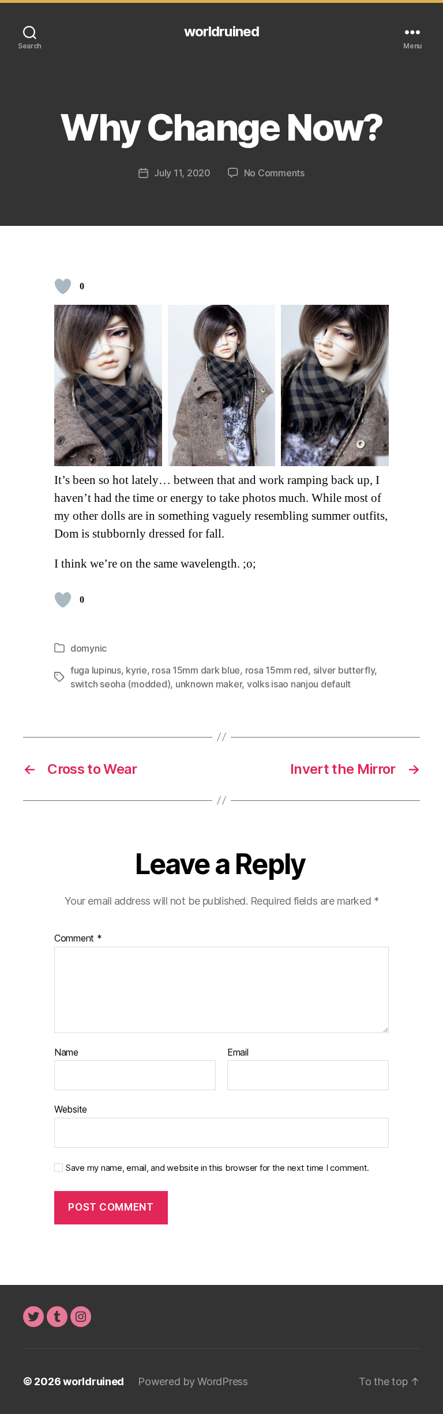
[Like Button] (63, 286)
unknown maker (208, 684)
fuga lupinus (95, 670)
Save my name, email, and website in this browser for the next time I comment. (217, 1168)
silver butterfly (344, 670)
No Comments (274, 173)
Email (238, 1053)
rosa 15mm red (277, 670)
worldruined (221, 32)
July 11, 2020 (182, 173)
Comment (78, 938)
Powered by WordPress (193, 1381)
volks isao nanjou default (299, 684)
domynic (88, 648)
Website (70, 1109)
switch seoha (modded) (120, 684)
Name (66, 1053)
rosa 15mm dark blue (196, 670)
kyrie (136, 670)
